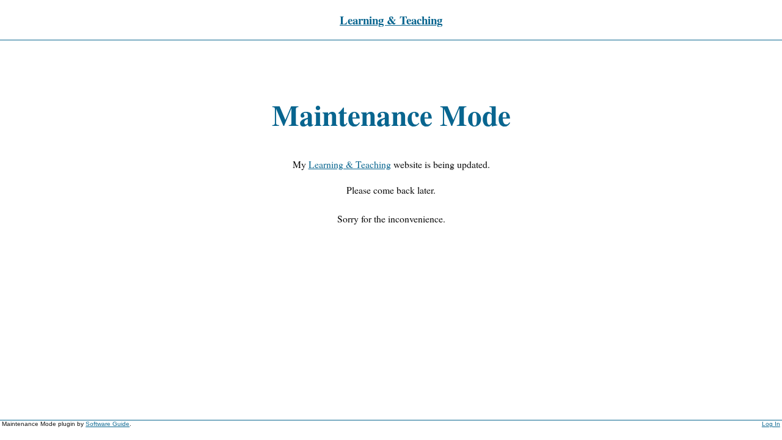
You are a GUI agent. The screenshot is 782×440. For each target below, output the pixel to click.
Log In (771, 423)
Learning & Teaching (391, 20)
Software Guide (108, 423)
